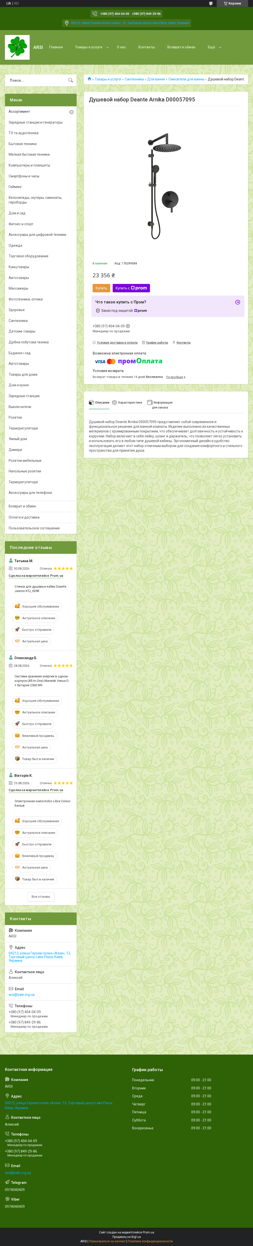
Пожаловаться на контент (107, 1241)
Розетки (15, 417)
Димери (15, 450)
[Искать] (71, 80)
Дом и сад (17, 213)
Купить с (123, 288)
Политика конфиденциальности (150, 1241)
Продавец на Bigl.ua (126, 1237)
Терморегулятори (23, 428)
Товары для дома (23, 374)
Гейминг (15, 187)
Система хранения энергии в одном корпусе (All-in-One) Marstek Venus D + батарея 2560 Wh (42, 680)
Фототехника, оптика (26, 299)
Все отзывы (41, 896)
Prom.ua (148, 1232)
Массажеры (18, 288)
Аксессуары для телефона (30, 493)
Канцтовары (19, 267)
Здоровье (17, 310)
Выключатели (20, 407)
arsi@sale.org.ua (22, 995)
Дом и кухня (19, 385)
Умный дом (18, 439)
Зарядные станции (24, 396)
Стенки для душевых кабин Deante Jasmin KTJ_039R (40, 589)
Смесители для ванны (186, 79)
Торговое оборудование (28, 256)
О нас (121, 47)
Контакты (146, 47)
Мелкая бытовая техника (29, 154)
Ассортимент (19, 111)
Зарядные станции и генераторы (36, 122)
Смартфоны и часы (24, 176)
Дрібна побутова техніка (29, 342)
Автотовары (19, 278)
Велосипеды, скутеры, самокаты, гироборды (35, 200)
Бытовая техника (23, 144)
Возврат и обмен (181, 47)
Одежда (15, 245)
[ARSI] (17, 47)
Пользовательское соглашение (34, 528)
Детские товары (22, 331)
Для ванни (156, 79)
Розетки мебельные (25, 461)
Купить (101, 288)
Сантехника (134, 79)
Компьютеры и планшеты (29, 165)
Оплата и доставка (24, 517)
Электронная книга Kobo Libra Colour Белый (42, 803)
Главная (56, 47)
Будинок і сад (20, 353)
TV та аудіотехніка (24, 133)
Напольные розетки (25, 471)
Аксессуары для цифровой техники (37, 235)
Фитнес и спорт (21, 224)
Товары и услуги (88, 47)
